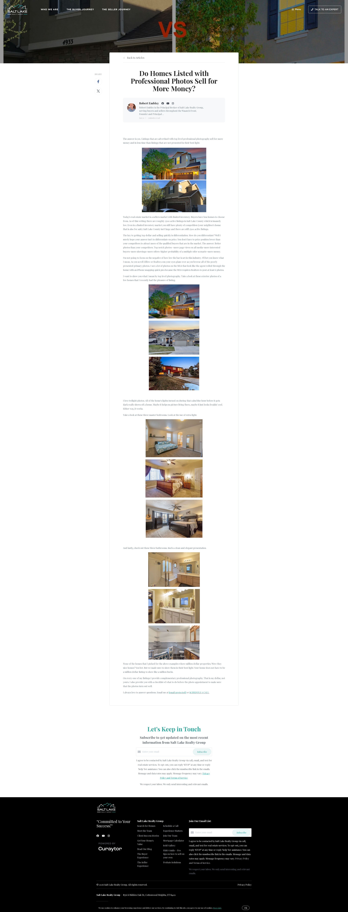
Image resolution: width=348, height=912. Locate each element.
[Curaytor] (110, 851)
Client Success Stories (148, 835)
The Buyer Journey (80, 9)
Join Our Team (170, 835)
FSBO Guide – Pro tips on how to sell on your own (173, 854)
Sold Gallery (169, 845)
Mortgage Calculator (173, 840)
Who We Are (49, 9)
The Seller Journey (116, 9)
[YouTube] (103, 835)
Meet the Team (144, 830)
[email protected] (177, 692)
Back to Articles (135, 57)
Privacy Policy (244, 884)
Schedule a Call (170, 825)
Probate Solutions (172, 862)
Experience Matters (172, 830)
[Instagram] (109, 835)
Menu (298, 9)
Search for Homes (146, 825)
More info (217, 908)
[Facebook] (98, 835)
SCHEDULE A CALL (199, 692)
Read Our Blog (144, 849)
